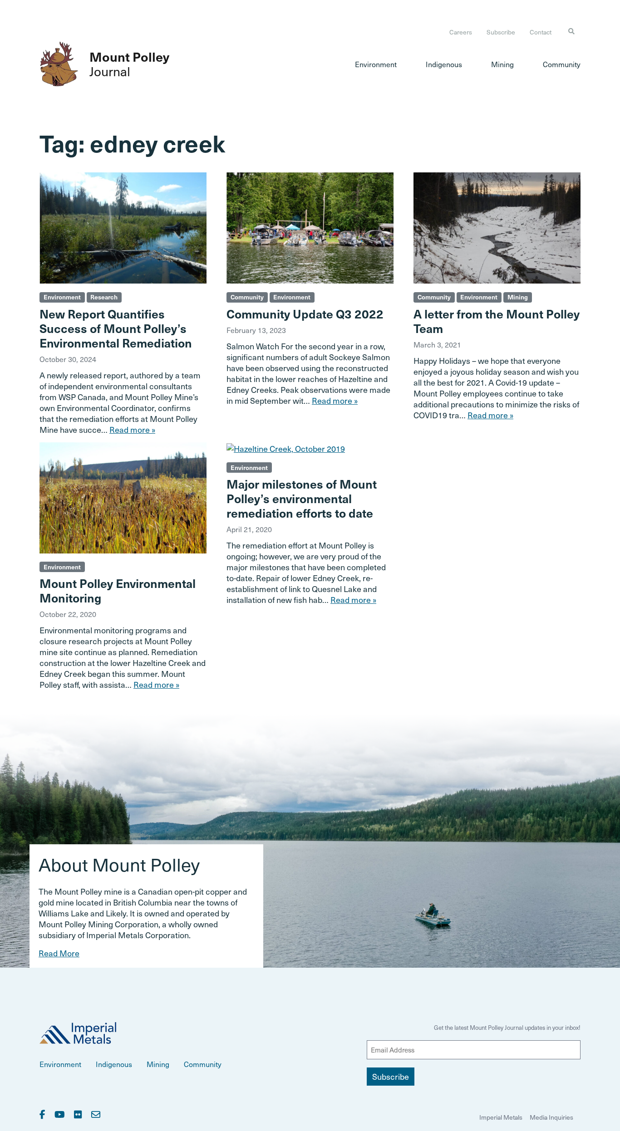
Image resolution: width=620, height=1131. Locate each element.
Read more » (132, 429)
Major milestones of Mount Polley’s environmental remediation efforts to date (301, 498)
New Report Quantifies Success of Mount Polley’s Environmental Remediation (115, 328)
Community (562, 64)
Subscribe (501, 32)
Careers (460, 32)
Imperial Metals (500, 1117)
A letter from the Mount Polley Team (496, 320)
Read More (59, 953)
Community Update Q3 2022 (305, 313)
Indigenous (444, 64)
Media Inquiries (551, 1117)
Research (104, 297)
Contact (540, 32)
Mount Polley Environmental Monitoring (117, 590)
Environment (376, 64)
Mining (502, 64)
